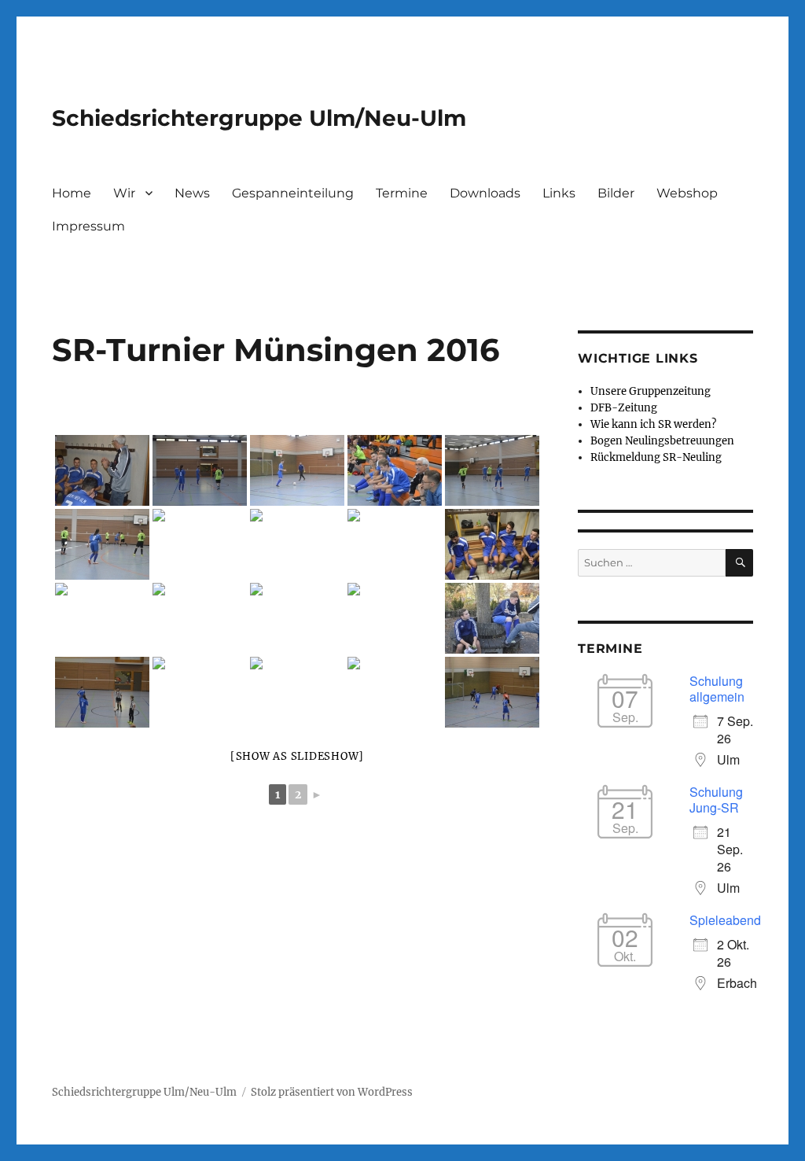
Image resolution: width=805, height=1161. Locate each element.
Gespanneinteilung (293, 193)
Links (558, 193)
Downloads (485, 193)
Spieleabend (725, 920)
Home (71, 193)
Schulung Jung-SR (716, 799)
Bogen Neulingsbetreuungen (662, 441)
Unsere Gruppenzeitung (650, 391)
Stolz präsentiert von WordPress (332, 1092)
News (192, 193)
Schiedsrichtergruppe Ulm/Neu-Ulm (259, 118)
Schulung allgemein (716, 689)
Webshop (687, 193)
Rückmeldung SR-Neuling (656, 457)
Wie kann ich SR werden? (653, 424)
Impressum (88, 226)
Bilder (615, 193)
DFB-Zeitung (623, 408)
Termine (402, 193)
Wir (124, 193)
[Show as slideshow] (297, 756)
